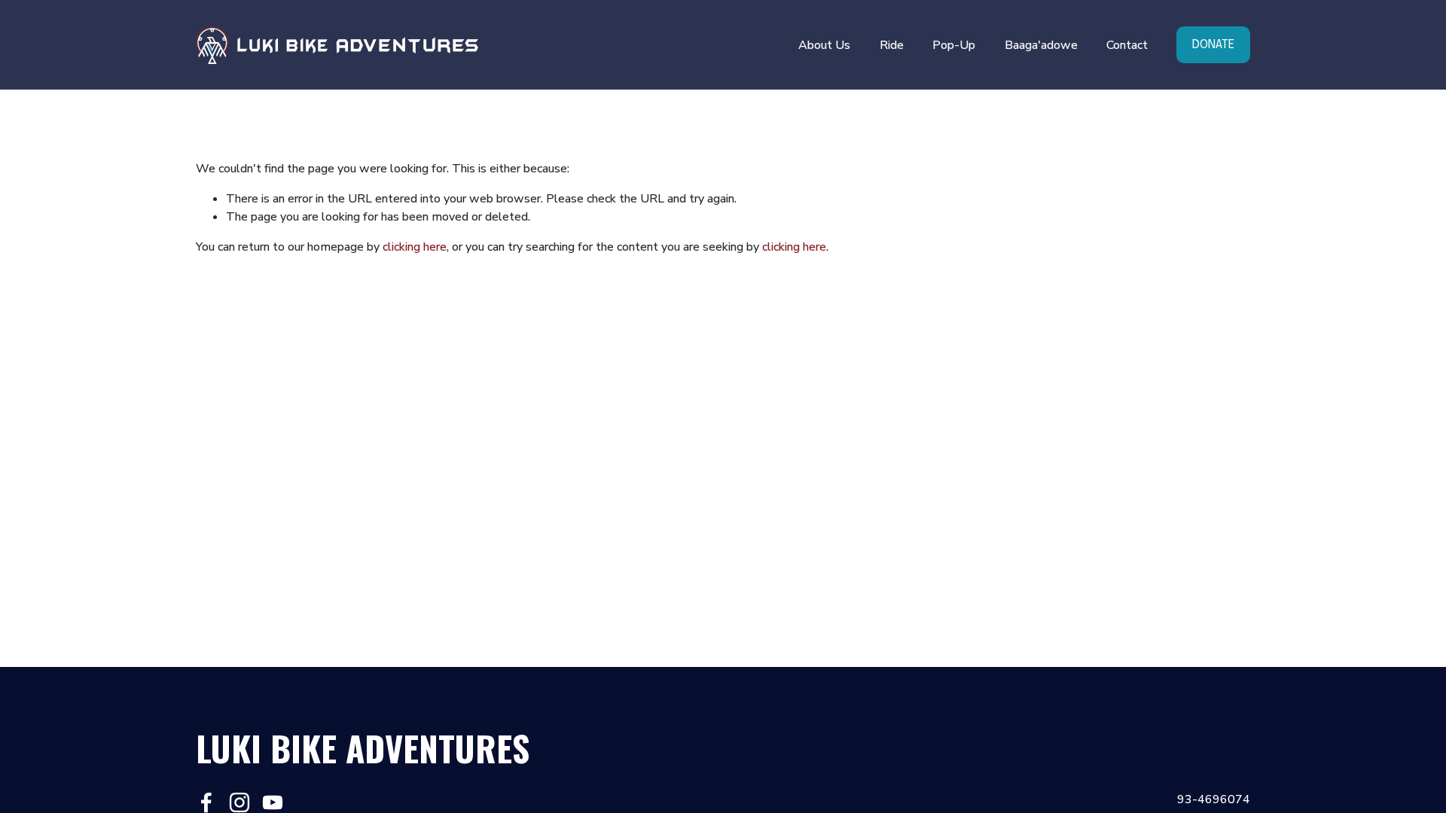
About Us (824, 45)
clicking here (415, 247)
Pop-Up (953, 45)
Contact (1127, 45)
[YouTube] (272, 802)
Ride (892, 45)
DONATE (1213, 44)
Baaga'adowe (1041, 45)
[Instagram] (239, 802)
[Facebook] (206, 802)
